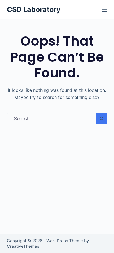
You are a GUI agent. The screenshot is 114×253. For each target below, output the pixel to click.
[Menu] (104, 9)
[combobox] (52, 118)
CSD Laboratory (34, 9)
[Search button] (101, 118)
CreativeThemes (23, 246)
